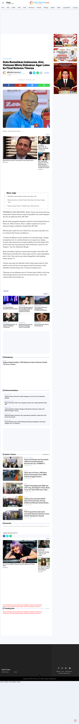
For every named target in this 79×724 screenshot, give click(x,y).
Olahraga (46, 7)
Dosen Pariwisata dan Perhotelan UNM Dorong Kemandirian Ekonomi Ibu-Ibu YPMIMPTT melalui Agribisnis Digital (36, 462)
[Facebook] (9, 85)
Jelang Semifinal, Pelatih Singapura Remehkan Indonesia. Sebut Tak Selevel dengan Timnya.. (25, 409)
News (3, 7)
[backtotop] (39, 676)
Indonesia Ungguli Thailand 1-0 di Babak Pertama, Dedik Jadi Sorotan (23, 206)
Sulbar (58, 7)
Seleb (24, 7)
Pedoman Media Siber (64, 673)
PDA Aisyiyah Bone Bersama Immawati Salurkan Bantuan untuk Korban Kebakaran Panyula (36, 514)
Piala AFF (6, 291)
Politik (13, 7)
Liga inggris (76, 7)
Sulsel (19, 7)
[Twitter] (32, 85)
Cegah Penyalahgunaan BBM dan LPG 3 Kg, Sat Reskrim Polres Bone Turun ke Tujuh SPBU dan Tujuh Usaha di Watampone (37, 488)
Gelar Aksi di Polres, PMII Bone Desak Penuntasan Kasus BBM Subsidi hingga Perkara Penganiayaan (35, 475)
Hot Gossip (31, 7)
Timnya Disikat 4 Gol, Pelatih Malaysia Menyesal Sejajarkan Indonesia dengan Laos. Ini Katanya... (25, 422)
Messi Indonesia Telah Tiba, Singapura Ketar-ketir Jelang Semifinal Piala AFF (26, 403)
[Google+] (20, 85)
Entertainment (5, 672)
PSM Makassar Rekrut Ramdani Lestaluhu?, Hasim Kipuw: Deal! (22, 196)
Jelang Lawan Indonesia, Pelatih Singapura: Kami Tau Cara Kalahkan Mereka (25, 397)
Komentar (46, 72)
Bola (8, 7)
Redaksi (58, 671)
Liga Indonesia (66, 7)
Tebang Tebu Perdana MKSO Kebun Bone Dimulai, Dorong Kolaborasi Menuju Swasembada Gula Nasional (36, 501)
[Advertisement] (39, 21)
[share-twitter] (34, 73)
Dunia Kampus (29, 457)
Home (4, 58)
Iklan (62, 671)
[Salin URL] (41, 73)
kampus (53, 7)
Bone (26, 470)
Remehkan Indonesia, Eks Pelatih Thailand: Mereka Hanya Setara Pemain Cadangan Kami (26, 201)
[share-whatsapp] (37, 73)
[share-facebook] (30, 73)
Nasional (39, 7)
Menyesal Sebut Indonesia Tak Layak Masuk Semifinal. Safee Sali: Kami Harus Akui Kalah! (25, 416)
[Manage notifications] (75, 720)
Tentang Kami (68, 671)
